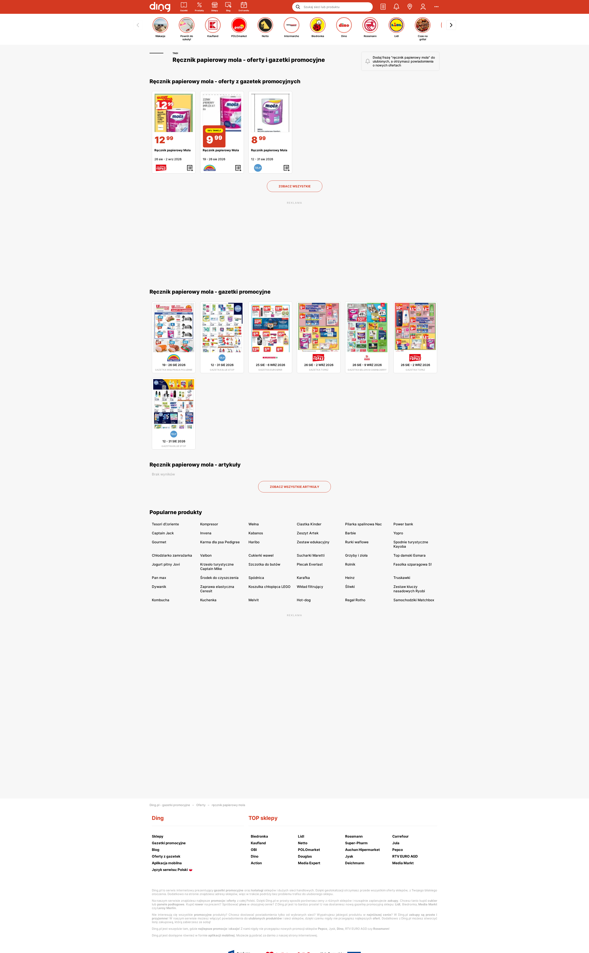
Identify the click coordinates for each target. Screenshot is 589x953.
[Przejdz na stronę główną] (160, 7)
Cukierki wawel (261, 555)
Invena (205, 533)
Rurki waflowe (357, 542)
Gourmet (159, 542)
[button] (383, 7)
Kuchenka (208, 600)
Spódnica (256, 577)
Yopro (398, 533)
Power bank (403, 524)
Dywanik (159, 586)
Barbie (350, 533)
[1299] (173, 113)
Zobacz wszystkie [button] (295, 186)
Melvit (253, 600)
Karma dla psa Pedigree (220, 542)
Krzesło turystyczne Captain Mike (217, 566)
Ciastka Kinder (309, 524)
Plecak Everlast (310, 564)
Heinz (350, 577)
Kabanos (255, 533)
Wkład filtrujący (310, 586)
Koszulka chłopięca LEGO (269, 586)
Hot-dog (304, 600)
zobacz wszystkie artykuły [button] (294, 487)
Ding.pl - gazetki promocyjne (170, 805)
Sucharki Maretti (311, 555)
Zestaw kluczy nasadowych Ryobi (409, 588)
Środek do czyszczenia (219, 577)
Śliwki (350, 586)
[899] (270, 113)
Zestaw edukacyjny (313, 542)
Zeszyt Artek (307, 533)
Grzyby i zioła (356, 555)
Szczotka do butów (264, 564)
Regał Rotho (355, 600)
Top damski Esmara (409, 555)
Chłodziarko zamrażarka (172, 555)
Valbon (206, 555)
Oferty (200, 805)
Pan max (159, 577)
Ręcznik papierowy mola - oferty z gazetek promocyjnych (225, 81)
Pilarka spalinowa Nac (363, 524)
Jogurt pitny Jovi (166, 564)
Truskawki (401, 577)
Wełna (253, 524)
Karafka (303, 577)
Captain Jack (163, 533)
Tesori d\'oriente (165, 524)
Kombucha (160, 600)
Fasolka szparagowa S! (412, 564)
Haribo (254, 542)
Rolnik (350, 564)
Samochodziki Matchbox (413, 600)
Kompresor (209, 524)
